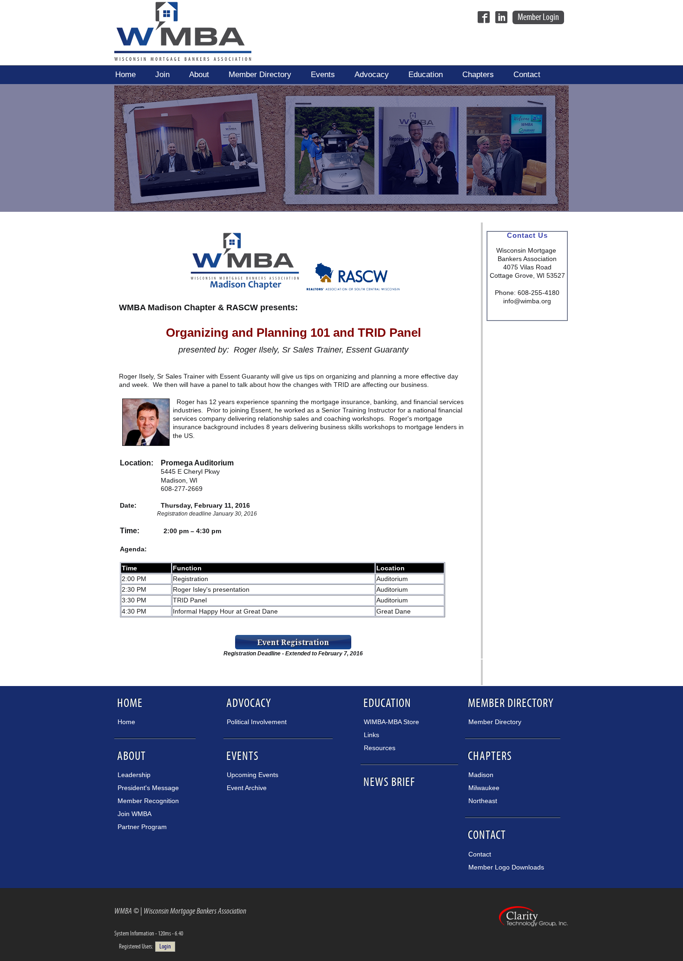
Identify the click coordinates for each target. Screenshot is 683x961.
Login (165, 946)
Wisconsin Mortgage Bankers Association (182, 31)
